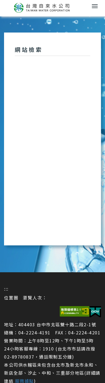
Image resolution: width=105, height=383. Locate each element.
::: (6, 288)
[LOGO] (52, 8)
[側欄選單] (95, 6)
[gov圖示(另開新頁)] (95, 310)
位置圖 (11, 297)
